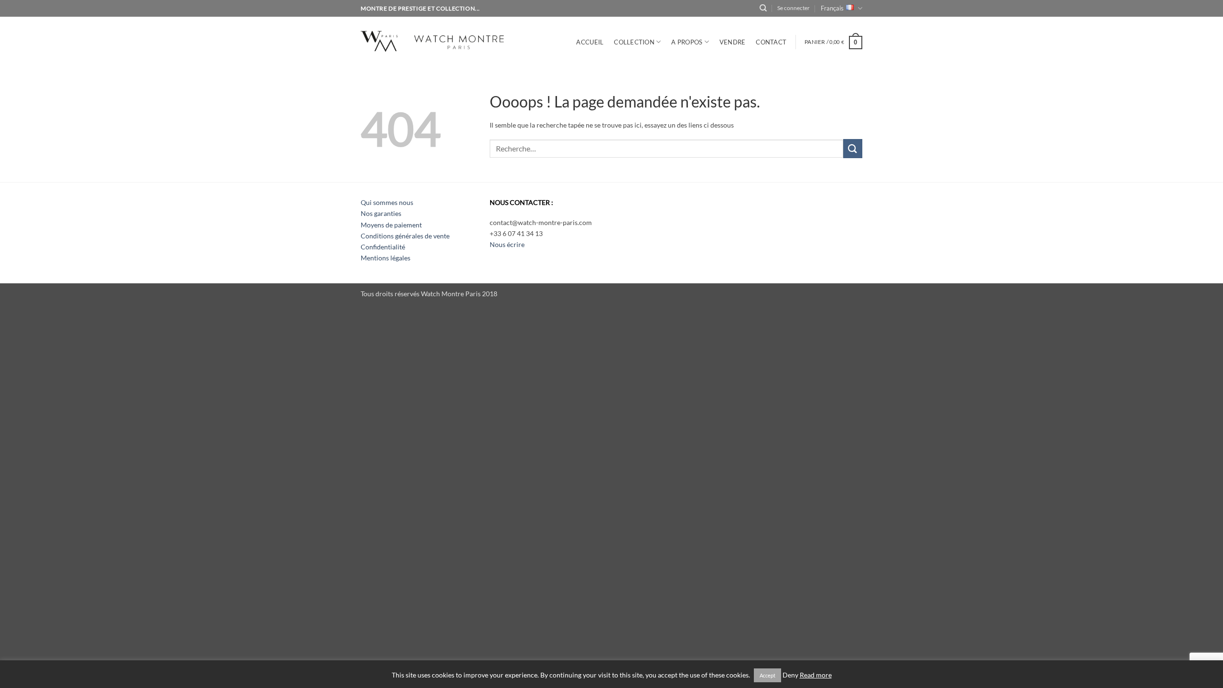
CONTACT (771, 42)
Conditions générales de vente (405, 236)
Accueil (589, 42)
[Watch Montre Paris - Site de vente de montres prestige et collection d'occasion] (446, 40)
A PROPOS (686, 42)
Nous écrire (507, 244)
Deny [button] (790, 675)
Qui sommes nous (387, 202)
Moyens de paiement (391, 225)
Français (832, 8)
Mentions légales (385, 258)
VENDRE (732, 42)
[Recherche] (763, 8)
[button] (793, 8)
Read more (816, 675)
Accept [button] (767, 675)
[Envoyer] (852, 148)
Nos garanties (381, 213)
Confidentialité (383, 247)
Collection (634, 42)
